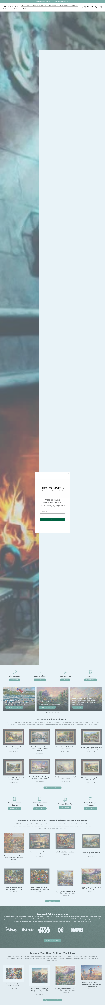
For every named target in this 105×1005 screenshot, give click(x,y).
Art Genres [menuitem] (35, 5)
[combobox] (50, 8)
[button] (96, 7)
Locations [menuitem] (73, 5)
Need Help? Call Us (86, 9)
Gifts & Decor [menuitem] (53, 5)
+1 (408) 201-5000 (86, 6)
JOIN (52, 520)
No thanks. (52, 523)
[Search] (76, 8)
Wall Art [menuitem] (43, 5)
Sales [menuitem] (27, 5)
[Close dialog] (68, 473)
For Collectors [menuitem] (63, 5)
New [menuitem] (23, 5)
